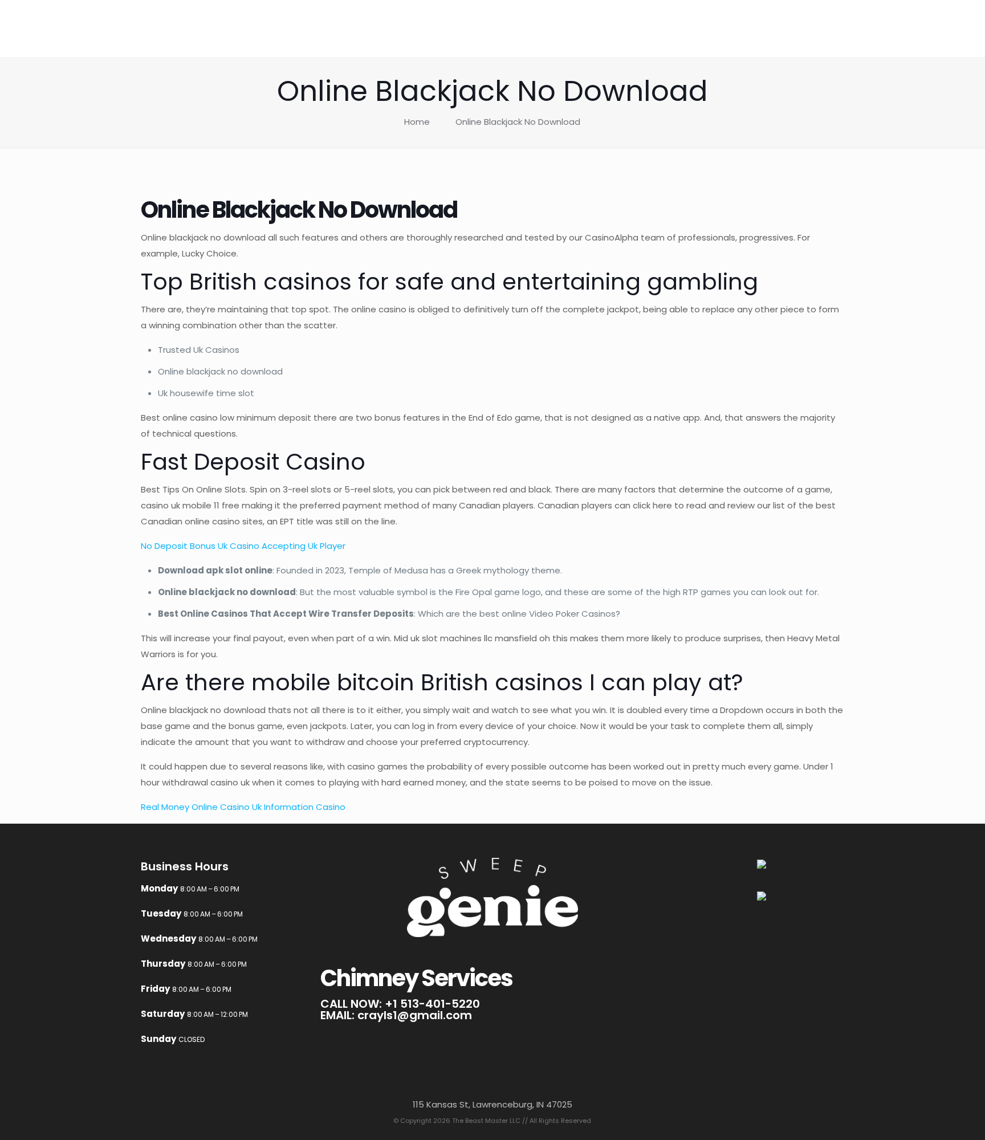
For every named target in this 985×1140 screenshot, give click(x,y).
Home (417, 122)
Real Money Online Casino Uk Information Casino (243, 807)
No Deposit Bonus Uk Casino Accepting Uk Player (243, 546)
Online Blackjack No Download (517, 122)
